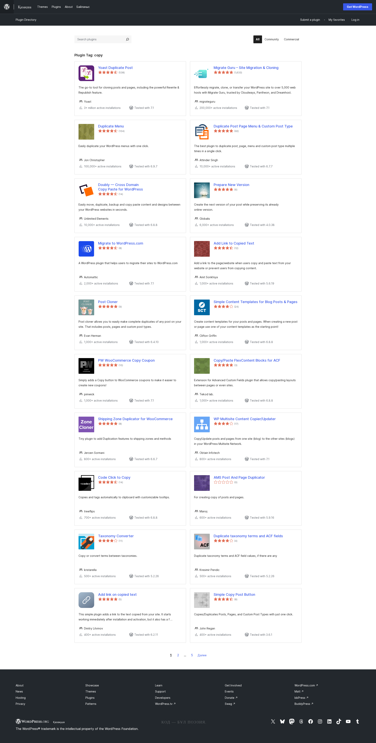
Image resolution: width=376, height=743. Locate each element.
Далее (202, 655)
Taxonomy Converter (116, 536)
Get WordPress (357, 6)
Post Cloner (108, 302)
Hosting (21, 697)
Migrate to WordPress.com (120, 243)
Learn (158, 685)
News (19, 691)
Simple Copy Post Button (234, 594)
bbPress (302, 697)
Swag (230, 703)
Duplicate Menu (111, 126)
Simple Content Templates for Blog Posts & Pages (255, 302)
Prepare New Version (231, 185)
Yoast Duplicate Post (115, 68)
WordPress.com (306, 685)
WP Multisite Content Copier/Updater (245, 419)
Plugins (90, 697)
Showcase (92, 685)
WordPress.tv (165, 703)
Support (160, 691)
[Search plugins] (127, 39)
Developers (162, 697)
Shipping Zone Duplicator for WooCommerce (135, 419)
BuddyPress (304, 703)
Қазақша (59, 722)
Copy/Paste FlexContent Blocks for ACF (247, 360)
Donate (231, 697)
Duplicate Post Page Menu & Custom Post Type (253, 126)
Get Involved (233, 685)
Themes (90, 691)
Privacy (20, 703)
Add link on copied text (117, 594)
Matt (299, 691)
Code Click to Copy (114, 477)
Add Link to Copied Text (234, 243)
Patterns (90, 703)
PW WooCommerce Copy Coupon (126, 360)
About (20, 685)
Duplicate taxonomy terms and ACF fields (248, 536)
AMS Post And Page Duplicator (239, 477)
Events (229, 691)
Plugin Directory (26, 19)
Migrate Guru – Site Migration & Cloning (246, 68)
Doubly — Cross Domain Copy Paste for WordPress (120, 187)
